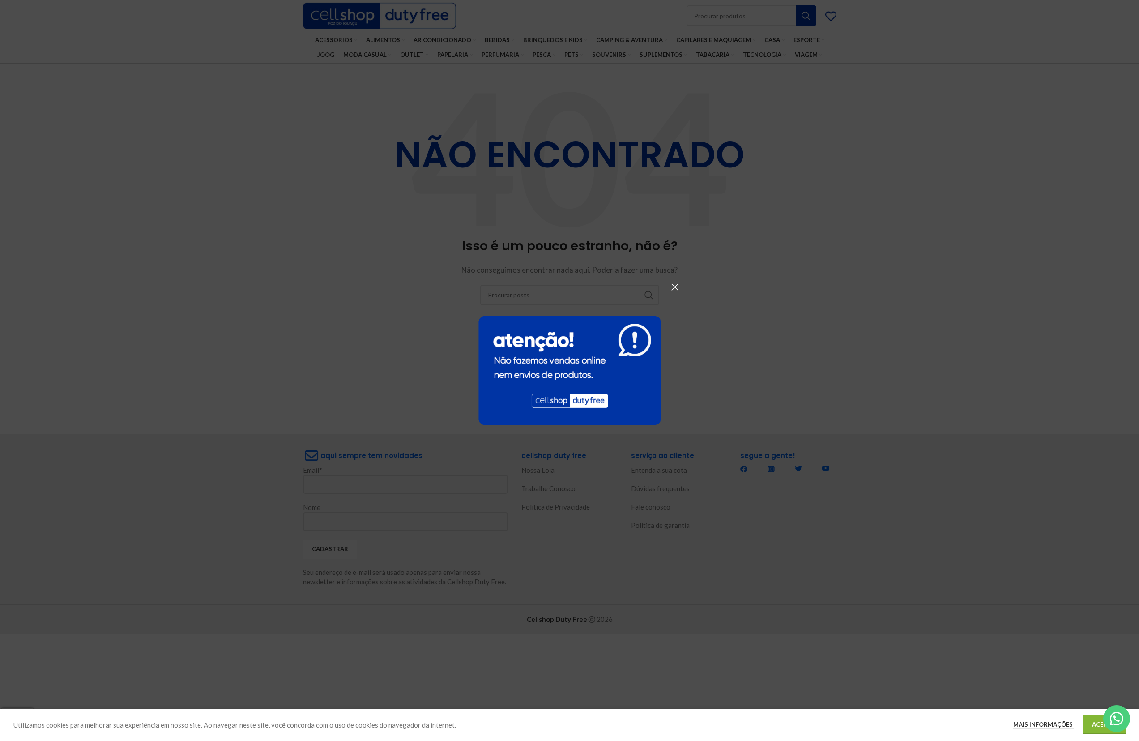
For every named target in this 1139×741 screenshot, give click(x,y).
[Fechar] (675, 287)
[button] (1116, 718)
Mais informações (1043, 724)
